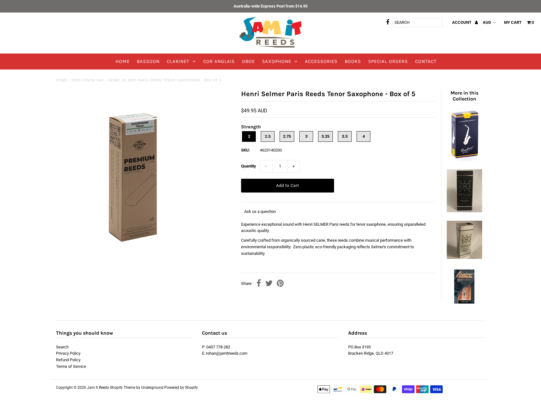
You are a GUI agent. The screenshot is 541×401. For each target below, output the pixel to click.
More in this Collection (464, 96)
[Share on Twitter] (269, 284)
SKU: (245, 150)
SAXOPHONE (276, 61)
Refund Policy (68, 359)
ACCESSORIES (321, 61)
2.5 (267, 136)
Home (61, 80)
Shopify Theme (122, 387)
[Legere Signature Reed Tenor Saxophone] (464, 304)
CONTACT (426, 61)
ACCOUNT (462, 22)
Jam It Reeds (98, 387)
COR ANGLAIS (219, 61)
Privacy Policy (68, 353)
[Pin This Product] (280, 284)
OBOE (248, 61)
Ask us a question (260, 211)
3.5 (345, 136)
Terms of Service (71, 366)
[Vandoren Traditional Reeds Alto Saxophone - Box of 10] (464, 159)
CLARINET (178, 61)
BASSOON (148, 61)
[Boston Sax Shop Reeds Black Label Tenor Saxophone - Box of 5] (464, 210)
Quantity (248, 166)
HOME (123, 61)
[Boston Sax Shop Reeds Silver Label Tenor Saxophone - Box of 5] (464, 257)
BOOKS (353, 61)
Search (62, 347)
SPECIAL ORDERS (388, 61)
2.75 (287, 136)
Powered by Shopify (181, 387)
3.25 (325, 136)
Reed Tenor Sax (88, 80)
